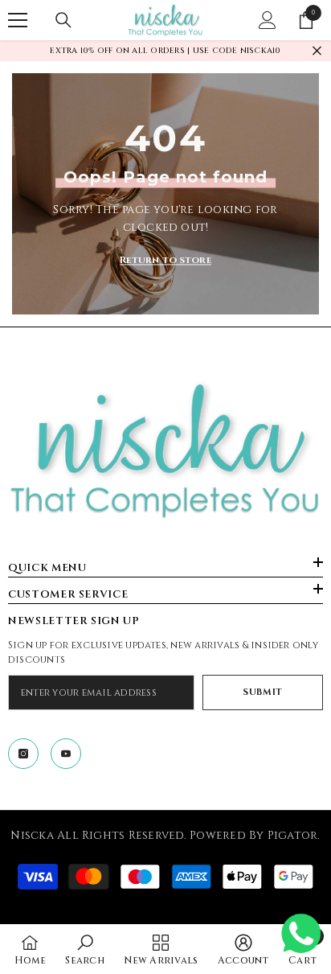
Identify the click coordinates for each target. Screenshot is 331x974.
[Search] (63, 20)
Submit (262, 692)
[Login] (267, 20)
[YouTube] (66, 753)
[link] (84, 949)
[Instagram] (23, 753)
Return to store (165, 259)
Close (317, 51)
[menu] (17, 20)
